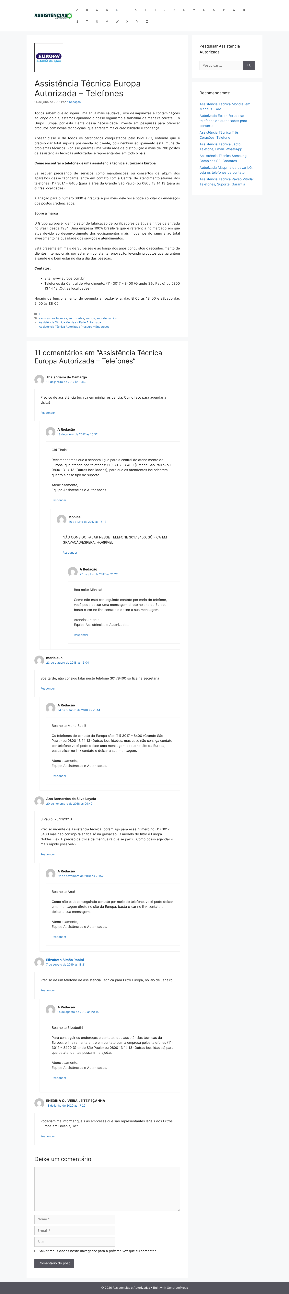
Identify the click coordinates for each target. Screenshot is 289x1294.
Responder (47, 412)
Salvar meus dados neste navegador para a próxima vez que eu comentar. (97, 1251)
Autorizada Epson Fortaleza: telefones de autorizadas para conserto (223, 121)
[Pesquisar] (249, 65)
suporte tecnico (107, 318)
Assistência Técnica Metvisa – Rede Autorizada (70, 322)
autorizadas (76, 318)
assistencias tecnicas (53, 318)
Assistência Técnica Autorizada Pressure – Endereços (74, 326)
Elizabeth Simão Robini (65, 960)
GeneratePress (177, 1287)
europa (90, 318)
